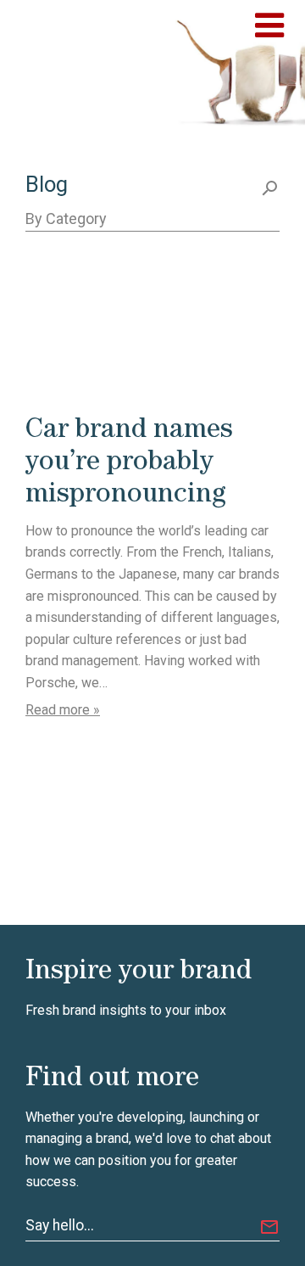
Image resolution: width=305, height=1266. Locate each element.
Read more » (62, 710)
